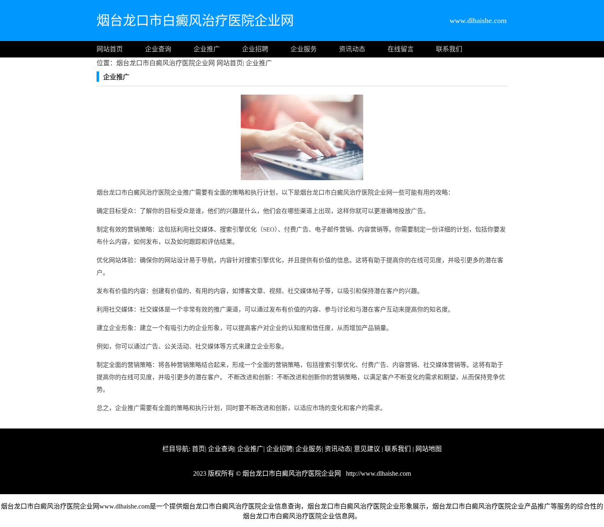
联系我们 (449, 49)
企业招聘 (255, 49)
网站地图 (428, 448)
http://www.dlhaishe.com (377, 473)
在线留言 (400, 49)
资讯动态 (352, 49)
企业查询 (158, 49)
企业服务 (303, 49)
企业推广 (207, 49)
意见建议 (367, 448)
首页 (198, 448)
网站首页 (110, 49)
